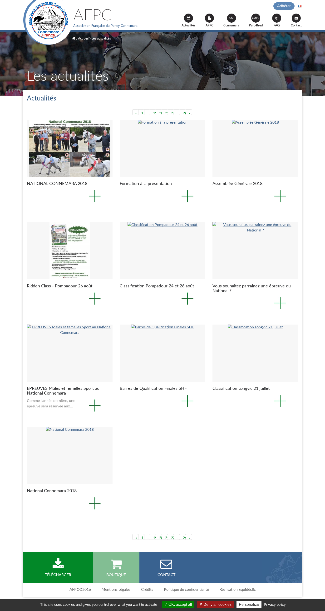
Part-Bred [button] (256, 22)
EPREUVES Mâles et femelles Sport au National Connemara (63, 391)
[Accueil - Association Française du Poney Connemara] (48, 22)
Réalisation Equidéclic (238, 589)
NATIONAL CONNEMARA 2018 (57, 184)
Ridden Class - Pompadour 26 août (59, 286)
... (148, 113)
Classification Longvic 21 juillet (241, 388)
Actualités (188, 25)
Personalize (249, 604)
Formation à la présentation (146, 184)
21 (166, 113)
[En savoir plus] (70, 148)
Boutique (116, 575)
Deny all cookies (216, 604)
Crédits (147, 589)
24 (184, 113)
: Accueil (82, 38)
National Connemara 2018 (52, 491)
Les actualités (101, 38)
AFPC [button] (209, 25)
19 (154, 113)
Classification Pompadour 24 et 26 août (157, 286)
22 (172, 113)
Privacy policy (275, 604)
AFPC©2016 (80, 589)
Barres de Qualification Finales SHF (153, 388)
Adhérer (284, 6)
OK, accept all (179, 604)
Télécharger (58, 575)
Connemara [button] (231, 22)
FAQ (277, 25)
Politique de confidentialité (186, 589)
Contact (296, 25)
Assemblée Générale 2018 (237, 184)
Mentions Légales (116, 589)
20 (160, 113)
